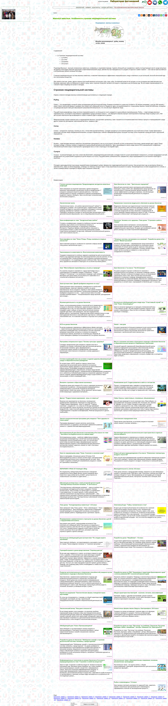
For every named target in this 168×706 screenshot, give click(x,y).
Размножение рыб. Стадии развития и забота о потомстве (134, 382)
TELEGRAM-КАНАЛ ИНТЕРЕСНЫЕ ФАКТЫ (129, 7)
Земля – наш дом (120, 324)
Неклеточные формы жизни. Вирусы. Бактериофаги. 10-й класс (136, 608)
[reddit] (151, 15)
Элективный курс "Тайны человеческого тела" (130, 505)
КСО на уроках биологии (68, 324)
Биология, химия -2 (74, 697)
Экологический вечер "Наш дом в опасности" (76, 608)
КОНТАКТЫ (96, 7)
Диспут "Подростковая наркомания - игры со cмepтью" (79, 398)
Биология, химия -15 (147, 698)
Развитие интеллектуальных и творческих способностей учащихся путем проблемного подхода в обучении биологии (86, 573)
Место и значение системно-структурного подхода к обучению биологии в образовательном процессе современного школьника (139, 342)
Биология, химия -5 (115, 697)
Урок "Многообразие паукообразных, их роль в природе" (80, 268)
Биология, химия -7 (143, 697)
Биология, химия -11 (89, 698)
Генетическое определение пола (125, 418)
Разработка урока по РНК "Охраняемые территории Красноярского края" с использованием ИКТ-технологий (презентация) (140, 573)
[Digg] (149, 15)
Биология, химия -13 (118, 698)
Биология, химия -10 (74, 698)
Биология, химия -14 (133, 698)
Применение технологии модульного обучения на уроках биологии (138, 203)
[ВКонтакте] (139, 15)
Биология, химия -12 (103, 698)
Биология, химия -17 (63, 700)
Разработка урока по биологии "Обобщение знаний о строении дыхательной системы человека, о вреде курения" (82, 640)
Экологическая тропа (67, 203)
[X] (144, 15)
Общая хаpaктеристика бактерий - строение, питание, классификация (138, 593)
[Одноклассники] (142, 15)
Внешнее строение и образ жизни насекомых (76, 382)
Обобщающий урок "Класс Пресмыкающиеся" (76, 625)
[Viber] (159, 15)
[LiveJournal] (154, 15)
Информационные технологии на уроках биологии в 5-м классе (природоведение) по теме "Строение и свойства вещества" (82, 661)
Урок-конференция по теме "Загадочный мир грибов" (79, 220)
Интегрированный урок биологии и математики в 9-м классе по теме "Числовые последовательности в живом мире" (84, 433)
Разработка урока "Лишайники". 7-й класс (128, 538)
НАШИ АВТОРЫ (107, 7)
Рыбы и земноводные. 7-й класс (125, 682)
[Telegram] (164, 15)
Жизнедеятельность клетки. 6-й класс (127, 469)
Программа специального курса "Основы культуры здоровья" (82, 341)
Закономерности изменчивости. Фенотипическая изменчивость (82, 252)
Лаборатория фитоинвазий (125, 1)
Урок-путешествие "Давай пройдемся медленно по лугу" (80, 283)
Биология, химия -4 (101, 697)
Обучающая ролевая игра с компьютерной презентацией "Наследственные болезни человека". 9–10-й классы (80, 483)
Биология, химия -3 (88, 697)
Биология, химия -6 (129, 697)
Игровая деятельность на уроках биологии (75, 302)
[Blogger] (146, 15)
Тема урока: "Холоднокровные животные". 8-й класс (78, 505)
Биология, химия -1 (60, 697)
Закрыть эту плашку (88, 704)
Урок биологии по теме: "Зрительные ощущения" (131, 184)
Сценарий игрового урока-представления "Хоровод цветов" (81, 550)
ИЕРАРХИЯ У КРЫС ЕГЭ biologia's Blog (73, 469)
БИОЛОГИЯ (80, 7)
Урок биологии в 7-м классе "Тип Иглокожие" (130, 268)
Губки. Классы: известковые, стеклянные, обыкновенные (134, 398)
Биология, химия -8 (157, 697)
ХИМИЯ (88, 7)
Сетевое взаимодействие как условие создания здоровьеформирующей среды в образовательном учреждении (85, 359)
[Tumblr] (156, 15)
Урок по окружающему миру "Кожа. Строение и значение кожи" (82, 453)
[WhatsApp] (161, 15)
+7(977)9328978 (103, 1)
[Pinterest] (166, 15)
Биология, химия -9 (60, 698)
